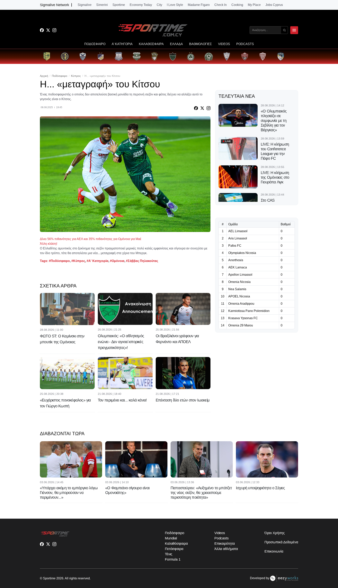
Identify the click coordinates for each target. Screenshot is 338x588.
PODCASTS (245, 44)
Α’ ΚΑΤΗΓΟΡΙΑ (122, 44)
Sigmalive (85, 4)
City (159, 4)
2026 (59, 578)
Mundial (171, 538)
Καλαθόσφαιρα (176, 543)
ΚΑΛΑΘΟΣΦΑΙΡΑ (151, 44)
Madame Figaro (199, 4)
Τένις (169, 554)
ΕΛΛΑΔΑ (176, 44)
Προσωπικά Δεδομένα (281, 542)
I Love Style (175, 4)
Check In (220, 4)
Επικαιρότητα (224, 543)
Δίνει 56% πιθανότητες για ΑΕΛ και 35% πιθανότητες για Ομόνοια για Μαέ (90, 239)
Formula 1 (173, 559)
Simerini (102, 4)
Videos (219, 533)
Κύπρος (76, 75)
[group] (47, 56)
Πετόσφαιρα (174, 549)
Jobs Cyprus (274, 4)
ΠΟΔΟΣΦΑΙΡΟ (94, 44)
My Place (254, 4)
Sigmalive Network (54, 5)
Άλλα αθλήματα (226, 549)
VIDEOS (224, 44)
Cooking (237, 4)
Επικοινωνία (273, 551)
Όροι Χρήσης (274, 533)
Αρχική (44, 75)
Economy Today (141, 4)
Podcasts (221, 538)
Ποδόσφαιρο (59, 75)
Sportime (118, 4)
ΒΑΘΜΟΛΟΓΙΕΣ (200, 44)
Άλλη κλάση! (48, 243)
